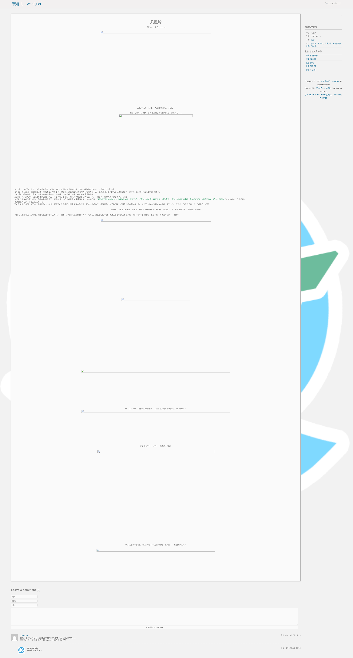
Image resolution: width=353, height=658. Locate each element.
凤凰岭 (156, 22)
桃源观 (313, 46)
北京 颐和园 (311, 66)
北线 (326, 43)
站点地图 (328, 94)
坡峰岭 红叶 (311, 70)
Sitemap (337, 94)
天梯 (308, 46)
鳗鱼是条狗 (325, 81)
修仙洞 (313, 43)
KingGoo (335, 81)
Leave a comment (23, 590)
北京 (313, 40)
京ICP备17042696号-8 (314, 94)
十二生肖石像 (335, 43)
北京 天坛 (310, 63)
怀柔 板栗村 (311, 59)
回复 (282, 635)
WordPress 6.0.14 (323, 88)
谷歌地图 (323, 98)
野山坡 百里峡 (312, 55)
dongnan (24, 635)
